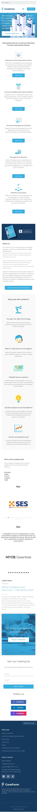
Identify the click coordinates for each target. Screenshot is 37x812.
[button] (23, 9)
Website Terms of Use (18, 809)
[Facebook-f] (13, 777)
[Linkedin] (4, 777)
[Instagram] (8, 777)
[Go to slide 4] (8, 517)
